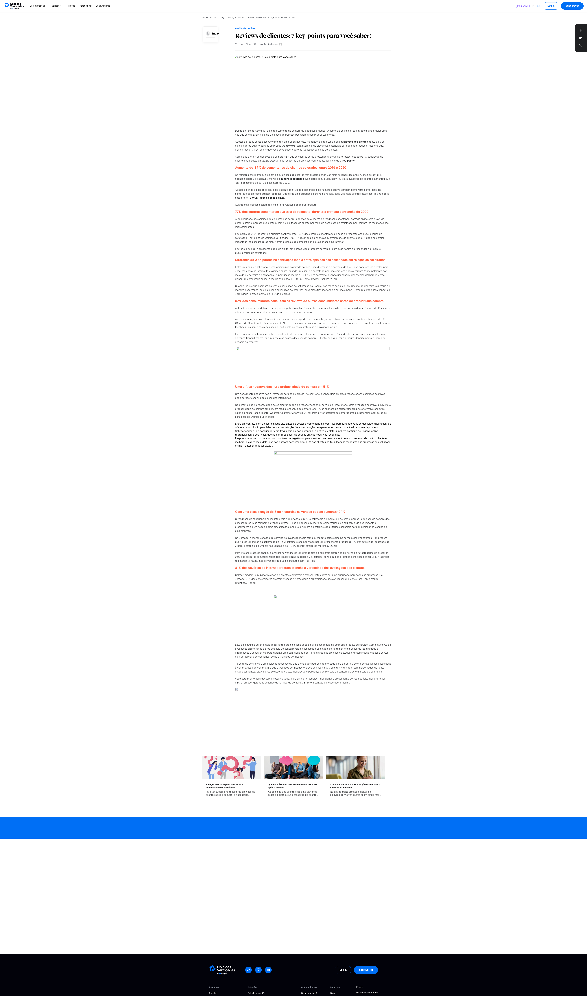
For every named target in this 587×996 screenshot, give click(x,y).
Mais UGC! (522, 6)
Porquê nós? (85, 6)
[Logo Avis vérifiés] (14, 6)
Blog (222, 18)
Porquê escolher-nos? (367, 993)
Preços (71, 6)
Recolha (213, 993)
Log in (551, 6)
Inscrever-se (365, 970)
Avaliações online (236, 18)
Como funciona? (309, 993)
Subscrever (572, 6)
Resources (211, 18)
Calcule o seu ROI (256, 993)
